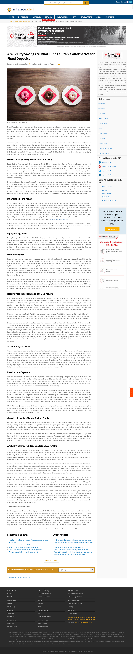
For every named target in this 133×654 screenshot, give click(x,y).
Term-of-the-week (43, 620)
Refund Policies (42, 623)
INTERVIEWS (109, 17)
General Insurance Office (75, 603)
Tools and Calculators (44, 597)
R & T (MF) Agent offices (75, 597)
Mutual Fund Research (44, 593)
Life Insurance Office (74, 600)
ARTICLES (37, 17)
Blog (39, 613)
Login (118, 2)
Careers (105, 190)
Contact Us (10, 597)
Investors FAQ (11, 616)
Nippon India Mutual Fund (22, 21)
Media (100, 128)
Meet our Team (11, 600)
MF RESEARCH (23, 17)
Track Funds (102, 113)
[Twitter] (130, 2)
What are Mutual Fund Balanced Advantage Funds (25, 549)
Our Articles (102, 103)
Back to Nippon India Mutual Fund (20, 577)
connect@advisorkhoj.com (83, 622)
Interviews (40, 603)
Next (55, 561)
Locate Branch (103, 133)
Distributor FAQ (11, 620)
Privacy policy (11, 607)
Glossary (70, 607)
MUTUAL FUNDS (62, 17)
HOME (11, 17)
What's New (106, 197)
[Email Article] (56, 64)
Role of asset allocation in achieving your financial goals (72, 540)
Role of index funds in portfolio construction (68, 547)
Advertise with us (12, 626)
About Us (9, 593)
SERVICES (48, 17)
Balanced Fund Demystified (59, 219)
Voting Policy (107, 193)
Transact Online (103, 123)
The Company (107, 187)
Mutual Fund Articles (109, 200)
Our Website (102, 108)
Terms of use (10, 613)
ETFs (74, 17)
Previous (48, 561)
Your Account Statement (105, 148)
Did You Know (72, 610)
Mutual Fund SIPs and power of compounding (24, 547)
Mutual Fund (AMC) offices (75, 593)
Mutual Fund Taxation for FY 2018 (20, 545)
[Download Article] (59, 64)
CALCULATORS (86, 17)
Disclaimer (10, 610)
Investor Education (104, 153)
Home (10, 21)
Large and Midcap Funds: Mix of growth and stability (71, 549)
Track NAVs (102, 138)
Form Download (72, 613)
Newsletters (10, 623)
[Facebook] (127, 2)
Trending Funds (103, 143)
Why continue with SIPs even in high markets (23, 552)
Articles (40, 600)
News (39, 607)
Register (123, 2)
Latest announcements (44, 616)
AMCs (98, 17)
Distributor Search (43, 626)
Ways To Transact (103, 118)
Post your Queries (43, 610)
